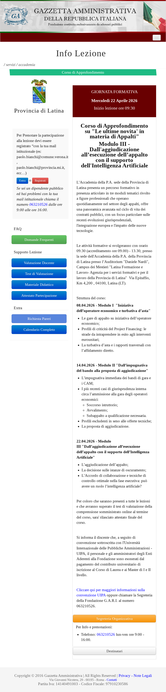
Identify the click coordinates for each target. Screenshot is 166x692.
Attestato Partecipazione (39, 295)
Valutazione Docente (39, 263)
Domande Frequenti (39, 240)
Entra (22, 180)
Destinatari (114, 651)
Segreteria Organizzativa (114, 619)
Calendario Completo (39, 330)
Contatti (112, 680)
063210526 (38, 204)
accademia (26, 65)
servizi (10, 65)
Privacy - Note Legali (135, 675)
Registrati (40, 180)
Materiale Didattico (39, 285)
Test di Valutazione (39, 274)
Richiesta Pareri (39, 319)
